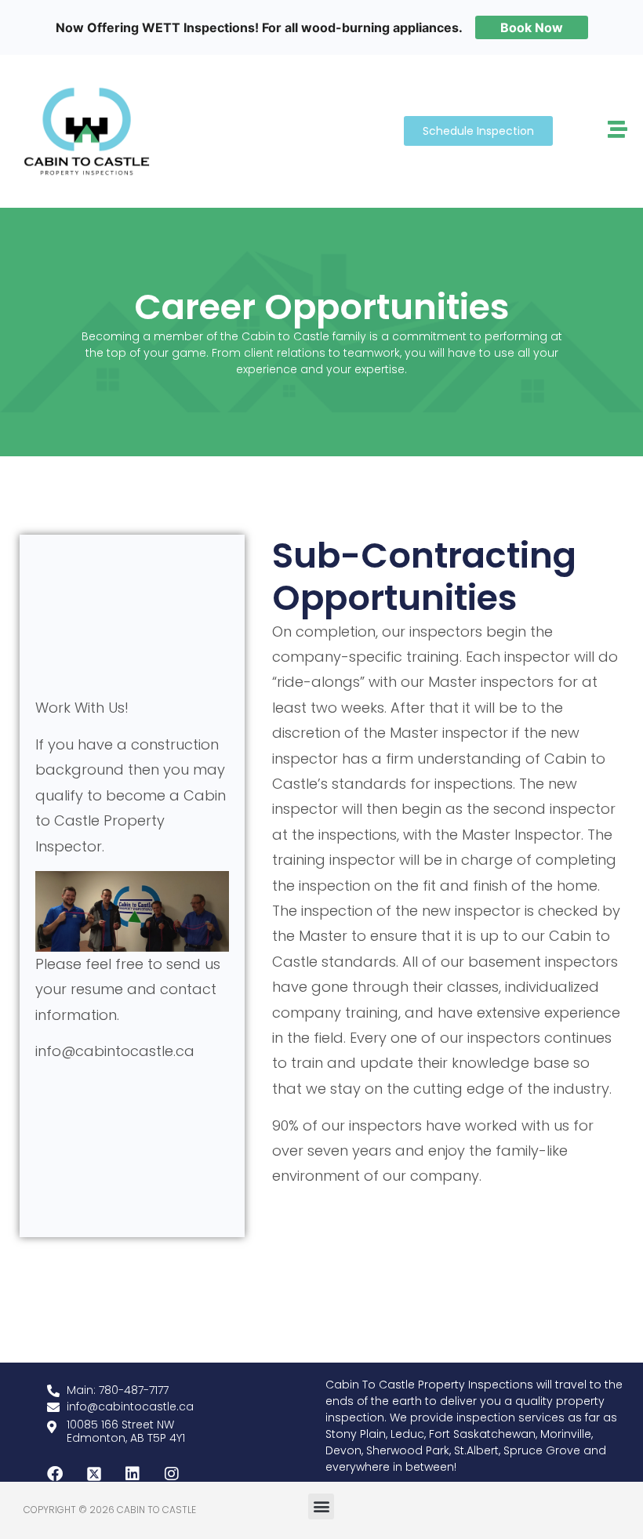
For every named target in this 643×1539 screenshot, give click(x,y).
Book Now (531, 27)
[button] (321, 1506)
